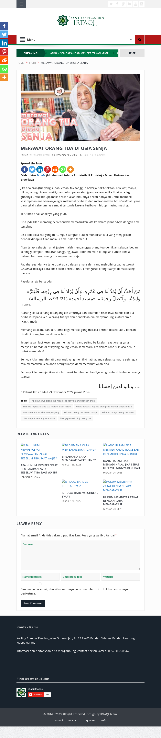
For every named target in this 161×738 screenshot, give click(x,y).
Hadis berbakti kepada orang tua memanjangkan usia (104, 406)
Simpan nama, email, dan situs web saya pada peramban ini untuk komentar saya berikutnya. (74, 591)
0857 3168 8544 (118, 651)
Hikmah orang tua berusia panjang (41, 412)
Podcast (73, 720)
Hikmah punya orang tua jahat (118, 412)
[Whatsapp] (62, 169)
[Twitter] (32, 169)
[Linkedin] (39, 169)
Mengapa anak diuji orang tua (75, 418)
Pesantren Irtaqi (41, 154)
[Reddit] (55, 169)
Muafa (41, 175)
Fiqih (85, 154)
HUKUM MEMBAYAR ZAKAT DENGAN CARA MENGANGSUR (120, 500)
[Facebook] (24, 169)
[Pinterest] (47, 169)
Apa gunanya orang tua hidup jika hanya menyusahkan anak (63, 400)
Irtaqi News (89, 720)
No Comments (97, 154)
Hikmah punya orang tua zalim (39, 418)
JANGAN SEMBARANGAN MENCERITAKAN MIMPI (79, 53)
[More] (70, 169)
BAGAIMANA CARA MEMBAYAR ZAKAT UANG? (79, 458)
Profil (103, 720)
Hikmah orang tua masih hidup (80, 412)
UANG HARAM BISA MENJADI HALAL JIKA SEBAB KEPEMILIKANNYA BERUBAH (121, 464)
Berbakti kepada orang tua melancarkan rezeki (47, 406)
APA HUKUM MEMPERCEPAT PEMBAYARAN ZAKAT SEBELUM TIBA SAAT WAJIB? (39, 468)
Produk (59, 720)
